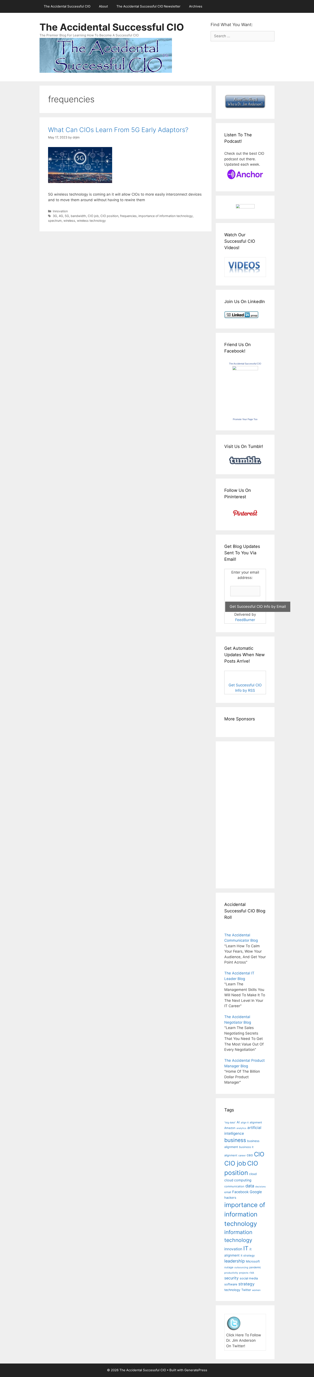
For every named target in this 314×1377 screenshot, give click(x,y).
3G (55, 216)
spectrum (55, 220)
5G (67, 216)
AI (238, 1122)
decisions (260, 1186)
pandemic (255, 1267)
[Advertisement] (237, 814)
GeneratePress (195, 1370)
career (242, 1155)
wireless (69, 220)
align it (245, 1122)
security (231, 1278)
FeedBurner (245, 620)
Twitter (246, 1290)
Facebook (240, 1192)
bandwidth (78, 216)
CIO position (109, 216)
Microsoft (253, 1261)
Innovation (60, 211)
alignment (256, 1122)
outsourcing (241, 1267)
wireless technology (91, 220)
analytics (241, 1128)
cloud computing (237, 1180)
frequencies (128, 216)
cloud (253, 1174)
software (230, 1284)
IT (245, 1248)
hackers (230, 1198)
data (249, 1185)
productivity (231, 1272)
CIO (259, 1154)
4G (61, 216)
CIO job (93, 216)
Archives (195, 6)
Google (256, 1192)
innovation (233, 1249)
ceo (250, 1155)
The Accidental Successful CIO (67, 6)
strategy (246, 1284)
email (227, 1192)
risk (251, 1272)
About (103, 6)
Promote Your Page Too (245, 419)
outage (228, 1267)
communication (234, 1186)
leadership (234, 1261)
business (235, 1140)
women (256, 1290)
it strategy (248, 1255)
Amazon (229, 1128)
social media (249, 1278)
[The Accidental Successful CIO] (245, 369)
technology (232, 1290)
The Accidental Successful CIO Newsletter (148, 6)
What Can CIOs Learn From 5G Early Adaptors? (118, 130)
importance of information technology (165, 216)
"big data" (230, 1122)
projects (243, 1272)
